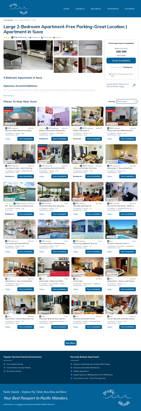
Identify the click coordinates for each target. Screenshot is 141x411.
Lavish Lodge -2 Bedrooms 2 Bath (51, 281)
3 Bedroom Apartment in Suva (84, 319)
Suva (34, 20)
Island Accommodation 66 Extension (52, 130)
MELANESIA (96, 9)
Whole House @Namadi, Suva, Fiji (85, 243)
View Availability (25, 139)
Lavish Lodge (77, 281)
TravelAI (19, 404)
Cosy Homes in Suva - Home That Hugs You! (90, 378)
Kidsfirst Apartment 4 (81, 130)
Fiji (16, 20)
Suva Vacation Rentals (15, 364)
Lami (11, 210)
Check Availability (121, 60)
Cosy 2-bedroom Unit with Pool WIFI (52, 168)
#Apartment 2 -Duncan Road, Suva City (19, 319)
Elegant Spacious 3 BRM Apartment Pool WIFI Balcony (93, 375)
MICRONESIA (113, 9)
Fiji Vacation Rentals (14, 371)
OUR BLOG (80, 9)
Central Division (24, 20)
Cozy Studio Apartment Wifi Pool (17, 243)
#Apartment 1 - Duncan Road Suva (119, 168)
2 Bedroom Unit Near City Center (85, 168)
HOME (66, 9)
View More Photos (12, 67)
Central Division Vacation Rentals (19, 368)
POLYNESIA (130, 9)
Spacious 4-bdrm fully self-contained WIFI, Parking (92, 364)
